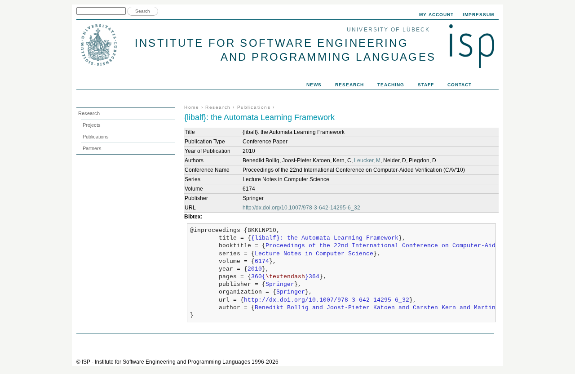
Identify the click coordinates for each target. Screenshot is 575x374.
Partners (92, 148)
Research (218, 107)
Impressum (478, 14)
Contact (459, 84)
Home (191, 107)
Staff (426, 84)
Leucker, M (367, 160)
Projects (92, 125)
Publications (254, 107)
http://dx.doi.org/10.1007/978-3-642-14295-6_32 (301, 208)
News (314, 84)
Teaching (390, 84)
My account (436, 14)
